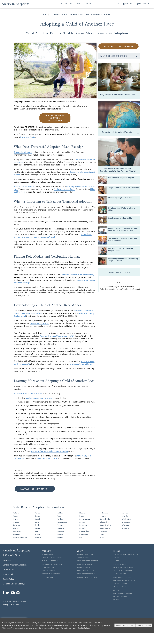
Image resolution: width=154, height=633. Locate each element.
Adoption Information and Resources (126, 554)
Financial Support (48, 571)
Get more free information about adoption (49, 451)
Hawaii (37, 519)
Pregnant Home (47, 554)
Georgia (37, 516)
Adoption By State (119, 564)
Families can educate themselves (28, 393)
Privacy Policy (9, 574)
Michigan (60, 525)
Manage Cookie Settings (14, 584)
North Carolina (83, 531)
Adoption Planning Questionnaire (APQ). (57, 336)
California (16, 525)
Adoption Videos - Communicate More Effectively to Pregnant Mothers (123, 229)
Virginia (125, 516)
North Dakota (83, 534)
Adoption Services (119, 574)
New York (81, 528)
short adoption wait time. (81, 364)
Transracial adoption (23, 152)
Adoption (116, 558)
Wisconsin (125, 525)
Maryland (60, 519)
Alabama (16, 513)
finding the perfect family (64, 189)
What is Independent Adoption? (124, 580)
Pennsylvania (105, 519)
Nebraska (81, 513)
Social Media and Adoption (122, 593)
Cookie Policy (8, 579)
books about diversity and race (39, 398)
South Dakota (105, 528)
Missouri (60, 534)
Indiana (37, 528)
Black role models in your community (78, 274)
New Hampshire (84, 519)
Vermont (125, 513)
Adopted (116, 561)
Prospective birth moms (24, 186)
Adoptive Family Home (85, 554)
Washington (126, 519)
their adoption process (39, 323)
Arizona (15, 519)
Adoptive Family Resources (87, 577)
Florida (37, 513)
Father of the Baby (49, 567)
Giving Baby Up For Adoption (52, 558)
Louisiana (60, 513)
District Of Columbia (20, 537)
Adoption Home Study (85, 567)
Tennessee (103, 531)
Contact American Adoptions (15, 565)
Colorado (16, 528)
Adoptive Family (76, 14)
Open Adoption (47, 577)
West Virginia (126, 522)
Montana (60, 537)
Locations (7, 560)
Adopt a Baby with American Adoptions (123, 188)
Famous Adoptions (119, 587)
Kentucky (38, 537)
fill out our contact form (47, 458)
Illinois (37, 525)
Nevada (81, 516)
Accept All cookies (144, 625)
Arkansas (16, 522)
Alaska (15, 516)
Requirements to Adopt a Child (120, 218)
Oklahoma (104, 513)
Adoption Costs (83, 558)
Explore (89, 4)
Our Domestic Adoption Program (121, 178)
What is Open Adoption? (85, 574)
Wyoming (125, 528)
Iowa (36, 531)
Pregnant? (66, 4)
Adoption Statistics (120, 584)
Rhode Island (104, 522)
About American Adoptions (122, 571)
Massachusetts (62, 522)
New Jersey (82, 522)
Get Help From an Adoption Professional (54, 118)
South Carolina (105, 525)
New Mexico (82, 525)
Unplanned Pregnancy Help (52, 564)
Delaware (16, 534)
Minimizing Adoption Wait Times (120, 198)
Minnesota (60, 528)
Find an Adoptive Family (50, 561)
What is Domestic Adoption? (98, 14)
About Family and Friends (51, 574)
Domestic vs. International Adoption (117, 132)
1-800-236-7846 (11, 554)
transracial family (27, 137)
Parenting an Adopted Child (123, 567)
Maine (59, 516)
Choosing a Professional (86, 564)
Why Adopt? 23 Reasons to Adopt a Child (117, 95)
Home (45, 14)
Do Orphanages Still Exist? (122, 597)
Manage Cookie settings (124, 625)
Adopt (78, 4)
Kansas (37, 534)
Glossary (116, 590)
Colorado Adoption (58, 14)
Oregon (103, 516)
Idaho (37, 522)
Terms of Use (8, 569)
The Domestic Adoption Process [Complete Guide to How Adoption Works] (118, 170)
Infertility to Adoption (85, 571)
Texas (102, 534)
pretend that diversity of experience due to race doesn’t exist (53, 235)
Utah (102, 537)
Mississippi (60, 531)
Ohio (80, 537)
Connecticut (17, 531)
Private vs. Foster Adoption (122, 577)
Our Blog (116, 600)
